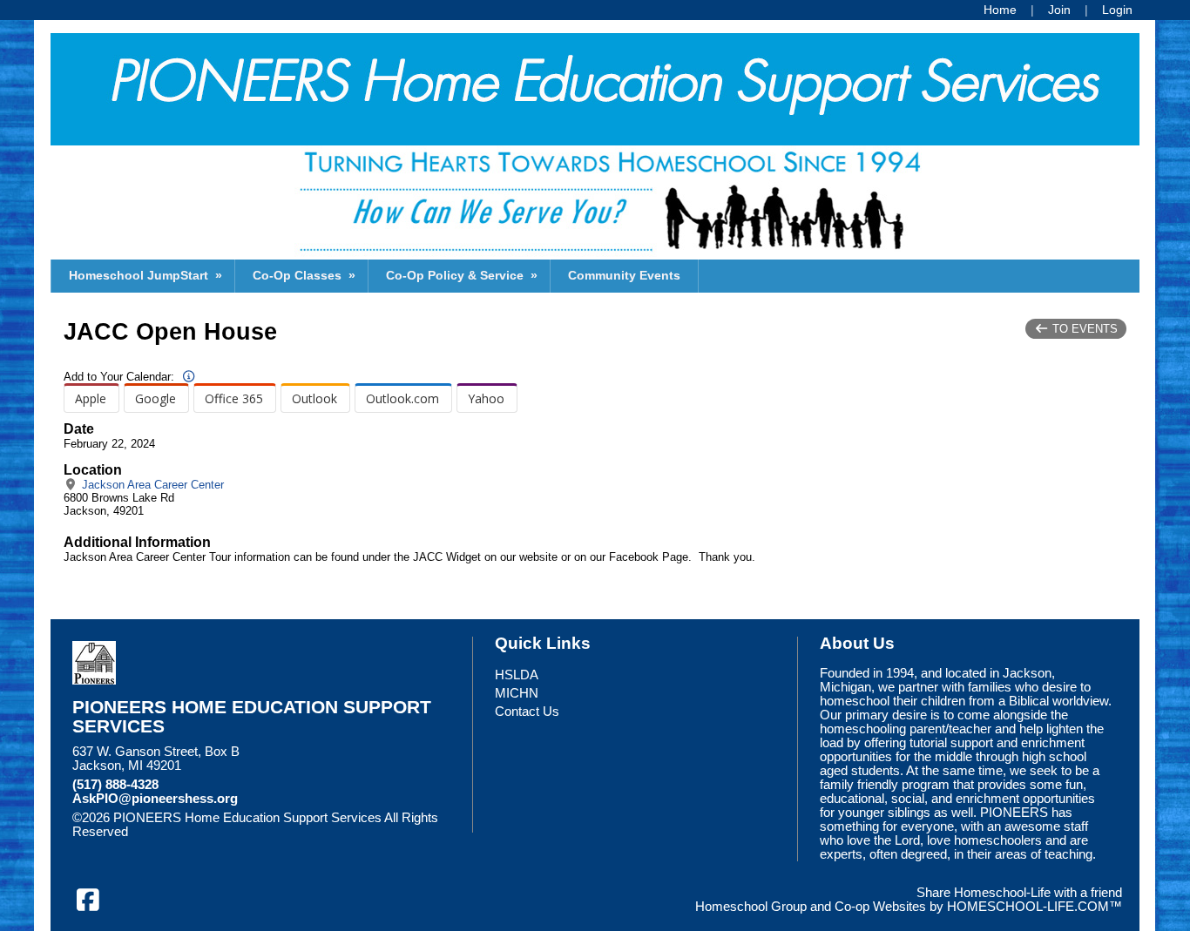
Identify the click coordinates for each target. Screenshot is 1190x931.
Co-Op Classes (306, 275)
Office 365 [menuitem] (234, 398)
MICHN (516, 693)
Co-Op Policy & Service (463, 275)
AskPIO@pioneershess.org (155, 799)
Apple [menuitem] (90, 398)
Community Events (624, 275)
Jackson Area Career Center (151, 484)
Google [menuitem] (155, 398)
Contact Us (527, 711)
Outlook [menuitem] (314, 398)
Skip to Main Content (204, 832)
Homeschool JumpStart (147, 275)
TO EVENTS (1083, 328)
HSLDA (516, 675)
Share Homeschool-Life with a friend (1019, 893)
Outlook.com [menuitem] (402, 398)
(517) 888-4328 (115, 785)
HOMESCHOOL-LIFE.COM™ (1034, 907)
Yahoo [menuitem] (486, 398)
